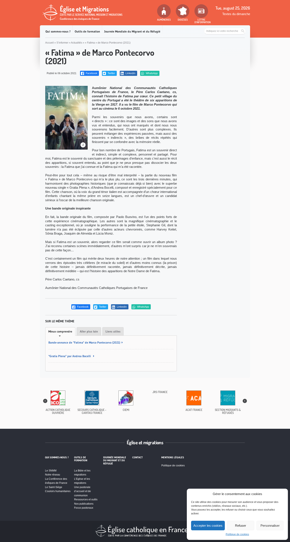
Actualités (76, 42)
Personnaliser (270, 525)
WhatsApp (151, 73)
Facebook (91, 73)
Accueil (49, 42)
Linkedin (130, 73)
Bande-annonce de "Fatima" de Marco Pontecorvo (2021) (84, 342)
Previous (45, 401)
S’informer (62, 42)
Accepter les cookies (207, 525)
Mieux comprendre (60, 331)
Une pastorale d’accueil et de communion (82, 491)
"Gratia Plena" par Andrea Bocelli (70, 356)
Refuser (240, 525)
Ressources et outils (85, 499)
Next (245, 401)
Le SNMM (50, 470)
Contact (137, 457)
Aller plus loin (89, 331)
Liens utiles (113, 331)
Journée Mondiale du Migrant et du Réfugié (132, 31)
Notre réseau (52, 474)
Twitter (111, 73)
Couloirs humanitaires (57, 491)
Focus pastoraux (83, 507)
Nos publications (83, 503)
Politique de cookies (237, 534)
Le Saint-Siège (53, 487)
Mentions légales (172, 457)
